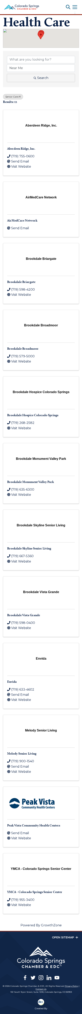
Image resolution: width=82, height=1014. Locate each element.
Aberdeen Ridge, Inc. (21, 148)
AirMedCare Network (22, 220)
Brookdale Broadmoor (23, 348)
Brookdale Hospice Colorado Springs (32, 415)
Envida (12, 682)
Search (42, 78)
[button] (41, 35)
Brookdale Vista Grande (23, 615)
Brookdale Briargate (21, 282)
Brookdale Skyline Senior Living (29, 548)
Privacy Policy (71, 986)
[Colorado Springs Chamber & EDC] (21, 7)
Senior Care (12, 96)
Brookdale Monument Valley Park (30, 482)
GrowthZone (51, 925)
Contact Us (41, 989)
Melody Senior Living (21, 753)
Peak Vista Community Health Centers (33, 825)
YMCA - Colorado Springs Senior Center (34, 892)
